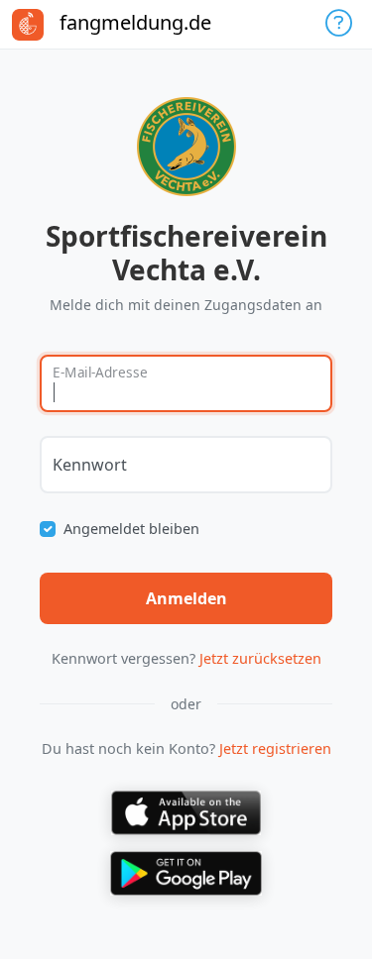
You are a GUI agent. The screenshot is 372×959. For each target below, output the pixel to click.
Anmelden (186, 598)
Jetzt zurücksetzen (260, 658)
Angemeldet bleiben (131, 528)
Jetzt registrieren (275, 748)
